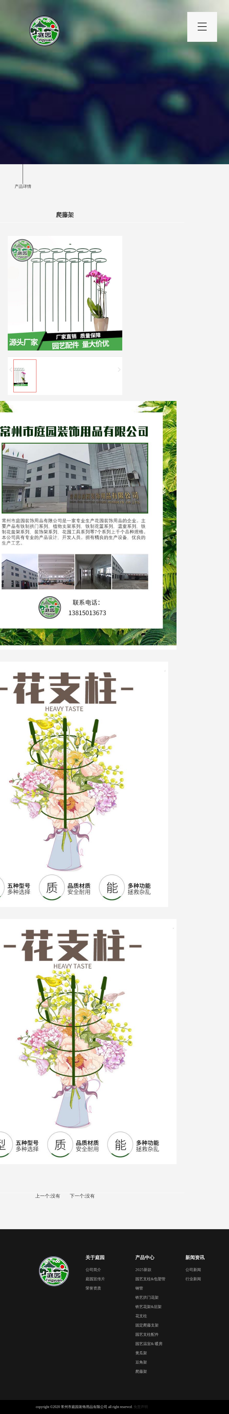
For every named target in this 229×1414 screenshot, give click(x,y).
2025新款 (143, 1269)
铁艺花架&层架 (148, 1306)
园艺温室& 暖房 (149, 1343)
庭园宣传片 (95, 1279)
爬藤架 (141, 1371)
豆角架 (141, 1362)
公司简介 (93, 1269)
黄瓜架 (141, 1353)
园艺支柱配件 (147, 1334)
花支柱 (141, 1316)
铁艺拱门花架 (147, 1297)
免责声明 (141, 1407)
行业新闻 (193, 1279)
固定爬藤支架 (147, 1325)
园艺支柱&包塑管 (150, 1279)
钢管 (139, 1288)
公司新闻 (193, 1269)
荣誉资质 (93, 1288)
